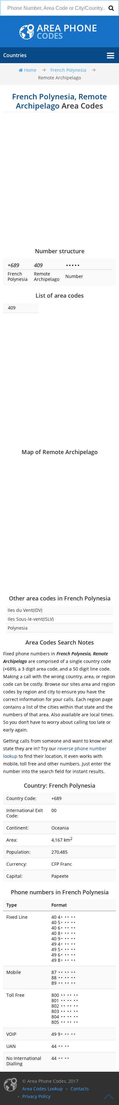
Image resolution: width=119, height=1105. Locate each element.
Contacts (79, 1089)
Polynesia (18, 628)
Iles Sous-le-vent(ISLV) (31, 619)
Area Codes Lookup (42, 1089)
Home (30, 70)
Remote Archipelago (59, 78)
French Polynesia (68, 70)
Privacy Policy (36, 1096)
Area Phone (67, 31)
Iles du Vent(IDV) (25, 610)
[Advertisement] (59, 179)
